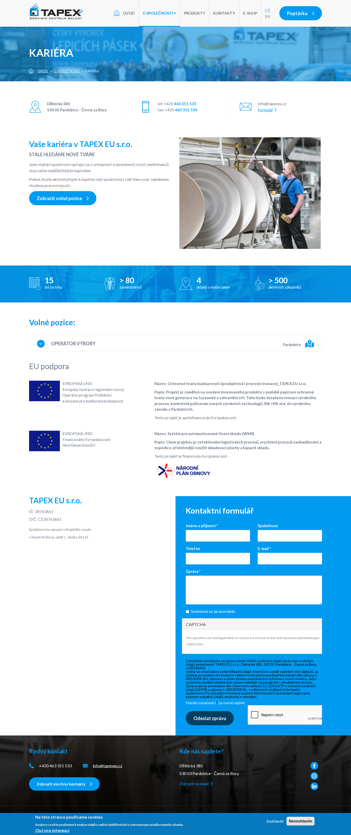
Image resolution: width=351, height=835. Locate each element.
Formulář (265, 109)
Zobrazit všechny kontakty (61, 784)
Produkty (194, 13)
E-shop (250, 13)
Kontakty (224, 13)
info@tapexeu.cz (272, 103)
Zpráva (193, 571)
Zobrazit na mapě (194, 783)
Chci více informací (52, 830)
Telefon (193, 548)
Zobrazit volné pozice (59, 198)
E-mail (264, 548)
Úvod (129, 13)
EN (267, 16)
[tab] (175, 344)
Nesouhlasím (300, 821)
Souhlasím (275, 821)
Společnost (268, 525)
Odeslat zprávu (209, 718)
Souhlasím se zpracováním (213, 611)
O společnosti (158, 13)
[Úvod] (58, 11)
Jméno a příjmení (202, 525)
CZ (267, 10)
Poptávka (297, 13)
